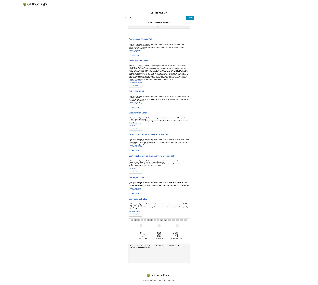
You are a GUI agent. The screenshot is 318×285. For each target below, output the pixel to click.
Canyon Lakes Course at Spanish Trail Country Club (151, 156)
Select (190, 18)
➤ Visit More (135, 55)
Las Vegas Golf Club (138, 199)
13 (173, 220)
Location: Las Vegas (135, 50)
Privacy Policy (162, 280)
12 (169, 220)
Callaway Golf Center (138, 113)
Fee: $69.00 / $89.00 (135, 211)
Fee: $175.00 (133, 51)
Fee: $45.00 (132, 125)
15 (181, 220)
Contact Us (171, 280)
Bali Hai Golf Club (136, 91)
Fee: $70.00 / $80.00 (135, 190)
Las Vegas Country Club (139, 177)
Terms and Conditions (149, 280)
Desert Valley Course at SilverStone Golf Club (149, 134)
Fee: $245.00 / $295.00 (135, 103)
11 (165, 220)
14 (177, 220)
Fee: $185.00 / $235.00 (135, 82)
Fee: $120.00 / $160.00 (135, 147)
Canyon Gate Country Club (140, 39)
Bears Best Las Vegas (138, 61)
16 (185, 220)
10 (161, 220)
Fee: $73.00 (132, 168)
